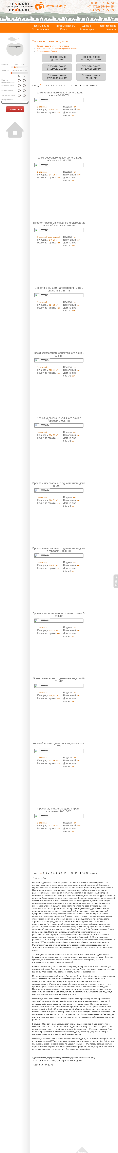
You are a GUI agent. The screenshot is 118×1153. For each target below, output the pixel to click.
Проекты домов (40, 26)
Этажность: (5, 70)
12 (72, 85)
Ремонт (64, 29)
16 (87, 85)
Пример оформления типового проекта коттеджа (57, 49)
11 (68, 85)
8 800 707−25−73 (102, 2)
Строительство (40, 29)
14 (80, 85)
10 (65, 85)
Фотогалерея (87, 29)
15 (83, 85)
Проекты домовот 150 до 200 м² (57, 67)
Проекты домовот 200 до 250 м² (91, 67)
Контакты (111, 29)
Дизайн (86, 26)
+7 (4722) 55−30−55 (100, 6)
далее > (93, 85)
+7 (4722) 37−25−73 (100, 10)
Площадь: (5, 64)
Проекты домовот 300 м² (91, 76)
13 (76, 85)
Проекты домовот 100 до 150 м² (91, 58)
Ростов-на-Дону (55, 6)
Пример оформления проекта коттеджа (53, 46)
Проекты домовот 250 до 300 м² (57, 76)
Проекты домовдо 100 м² (57, 58)
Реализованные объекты (47, 51)
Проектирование (107, 26)
